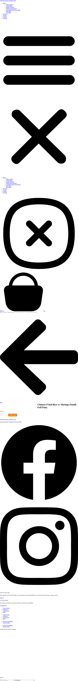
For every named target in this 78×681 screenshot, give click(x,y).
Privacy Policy (6, 622)
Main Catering (9, 4)
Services (5, 14)
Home (1, 312)
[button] (39, 98)
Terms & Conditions (8, 621)
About (4, 15)
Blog (4, 612)
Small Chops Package (11, 8)
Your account (6, 608)
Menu (4, 3)
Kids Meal (8, 11)
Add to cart (12, 415)
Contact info (6, 610)
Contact (5, 16)
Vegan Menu (9, 6)
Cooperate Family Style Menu (13, 10)
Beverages (8, 12)
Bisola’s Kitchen (10, 7)
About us (5, 609)
